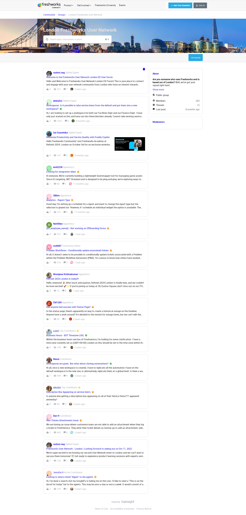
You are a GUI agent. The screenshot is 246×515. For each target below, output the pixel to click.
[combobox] (77, 39)
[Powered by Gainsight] (123, 502)
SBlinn (56, 195)
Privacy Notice (144, 508)
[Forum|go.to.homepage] (49, 5)
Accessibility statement (122, 508)
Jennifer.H (58, 472)
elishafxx (57, 100)
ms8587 (57, 245)
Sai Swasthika (60, 132)
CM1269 (57, 302)
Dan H (56, 415)
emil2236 (57, 167)
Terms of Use (101, 508)
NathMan (58, 223)
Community (49, 14)
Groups (61, 14)
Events (122, 5)
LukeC (56, 330)
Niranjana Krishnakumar (65, 274)
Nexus (56, 359)
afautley (57, 387)
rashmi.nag (59, 72)
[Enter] (46, 39)
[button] (180, 5)
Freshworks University (105, 5)
